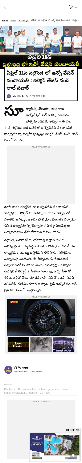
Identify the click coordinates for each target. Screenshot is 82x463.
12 (71, 7)
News (13, 20)
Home (5, 20)
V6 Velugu (24, 20)
